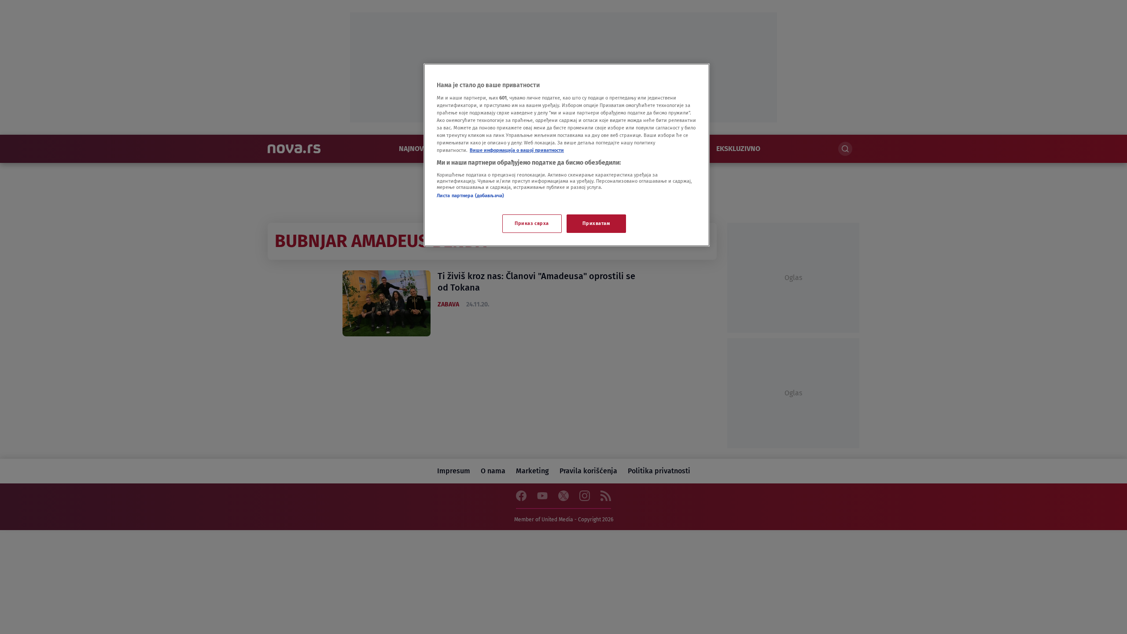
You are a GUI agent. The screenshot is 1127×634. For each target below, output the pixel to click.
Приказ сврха (532, 223)
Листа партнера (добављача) (470, 195)
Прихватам (596, 223)
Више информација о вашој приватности (517, 150)
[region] (567, 155)
